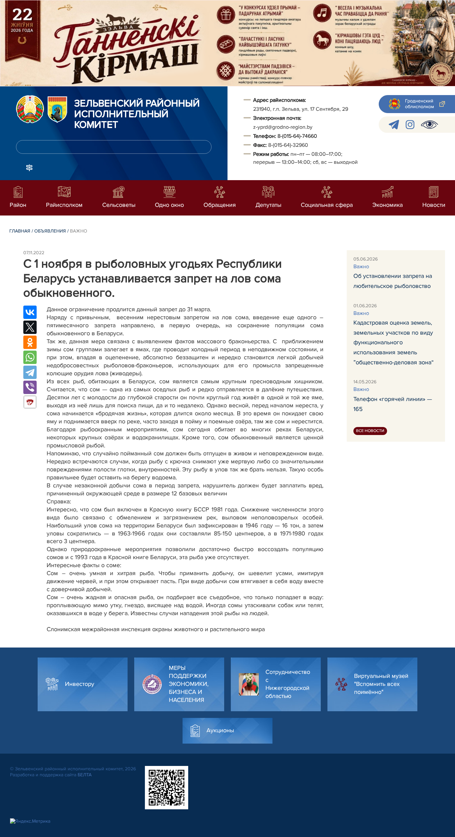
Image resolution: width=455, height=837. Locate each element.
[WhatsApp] (30, 357)
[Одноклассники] (30, 342)
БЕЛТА (85, 775)
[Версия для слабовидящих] (429, 124)
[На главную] (30, 109)
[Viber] (30, 387)
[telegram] (394, 124)
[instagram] (410, 124)
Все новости (370, 431)
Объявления (50, 231)
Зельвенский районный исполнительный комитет (137, 114)
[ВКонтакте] (30, 312)
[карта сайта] (29, 167)
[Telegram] (30, 372)
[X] (30, 327)
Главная (19, 231)
